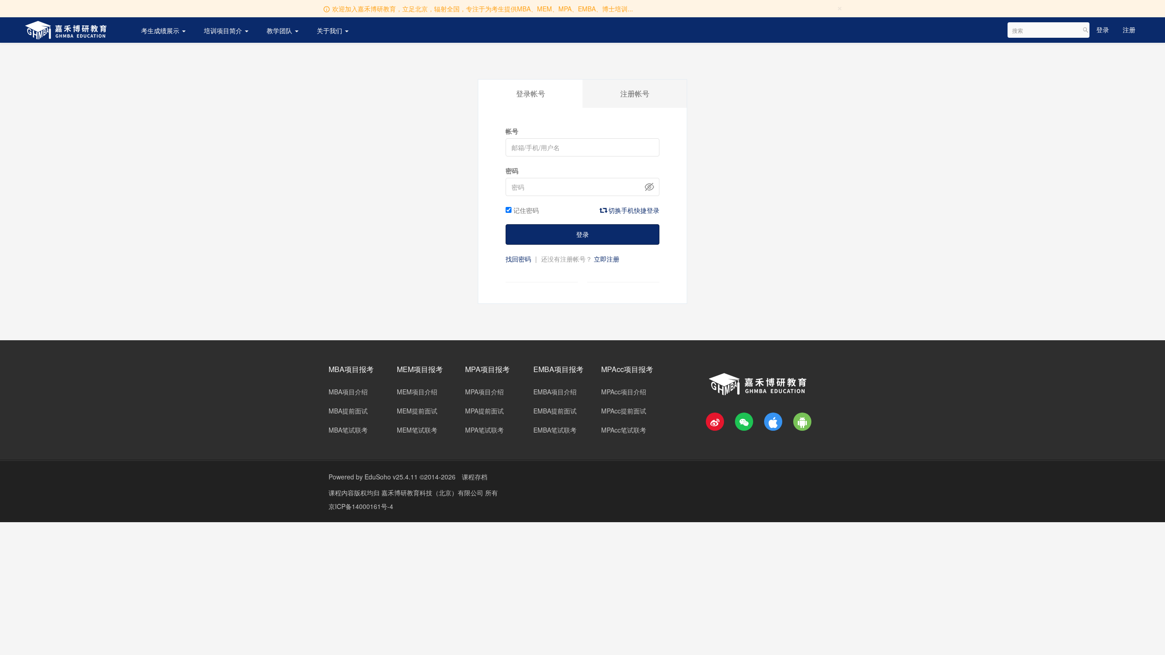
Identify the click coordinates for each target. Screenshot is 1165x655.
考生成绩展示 (161, 30)
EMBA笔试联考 (555, 429)
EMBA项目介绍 (555, 391)
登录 (1102, 29)
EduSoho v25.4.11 (391, 476)
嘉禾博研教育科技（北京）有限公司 (433, 492)
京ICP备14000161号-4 (361, 506)
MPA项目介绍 (484, 391)
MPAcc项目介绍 (623, 391)
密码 (512, 170)
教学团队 (280, 30)
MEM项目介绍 (417, 391)
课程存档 (474, 476)
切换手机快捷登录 (633, 210)
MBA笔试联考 (348, 429)
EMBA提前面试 (555, 410)
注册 (1129, 29)
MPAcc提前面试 (623, 410)
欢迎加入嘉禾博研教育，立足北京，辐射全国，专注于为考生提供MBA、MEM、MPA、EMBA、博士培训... (482, 8)
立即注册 (606, 258)
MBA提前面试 (348, 410)
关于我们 (330, 30)
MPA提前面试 (484, 410)
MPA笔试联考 (484, 429)
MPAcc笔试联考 (623, 429)
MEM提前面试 (417, 410)
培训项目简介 (224, 30)
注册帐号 (634, 93)
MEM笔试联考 (417, 429)
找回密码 (518, 258)
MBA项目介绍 (348, 391)
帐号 (512, 131)
